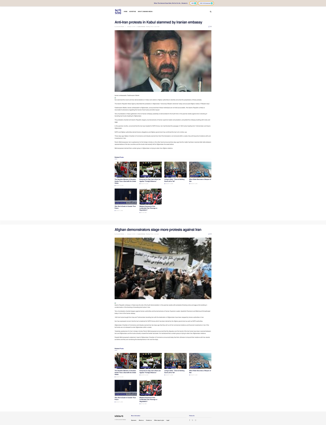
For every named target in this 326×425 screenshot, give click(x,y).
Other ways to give (159, 420)
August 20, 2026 (119, 185)
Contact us (149, 420)
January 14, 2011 (131, 26)
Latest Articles (141, 26)
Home (125, 11)
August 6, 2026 (193, 183)
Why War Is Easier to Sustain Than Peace (125, 207)
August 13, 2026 (169, 183)
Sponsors (133, 420)
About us (141, 420)
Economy (118, 176)
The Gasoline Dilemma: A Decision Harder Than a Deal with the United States (125, 181)
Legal (167, 420)
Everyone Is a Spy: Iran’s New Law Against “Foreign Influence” (150, 180)
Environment (194, 176)
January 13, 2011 (131, 234)
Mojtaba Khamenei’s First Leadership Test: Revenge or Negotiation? (148, 208)
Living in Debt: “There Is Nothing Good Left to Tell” (174, 180)
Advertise (132, 11)
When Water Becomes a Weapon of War (200, 180)
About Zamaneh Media (145, 11)
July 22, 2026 (143, 212)
